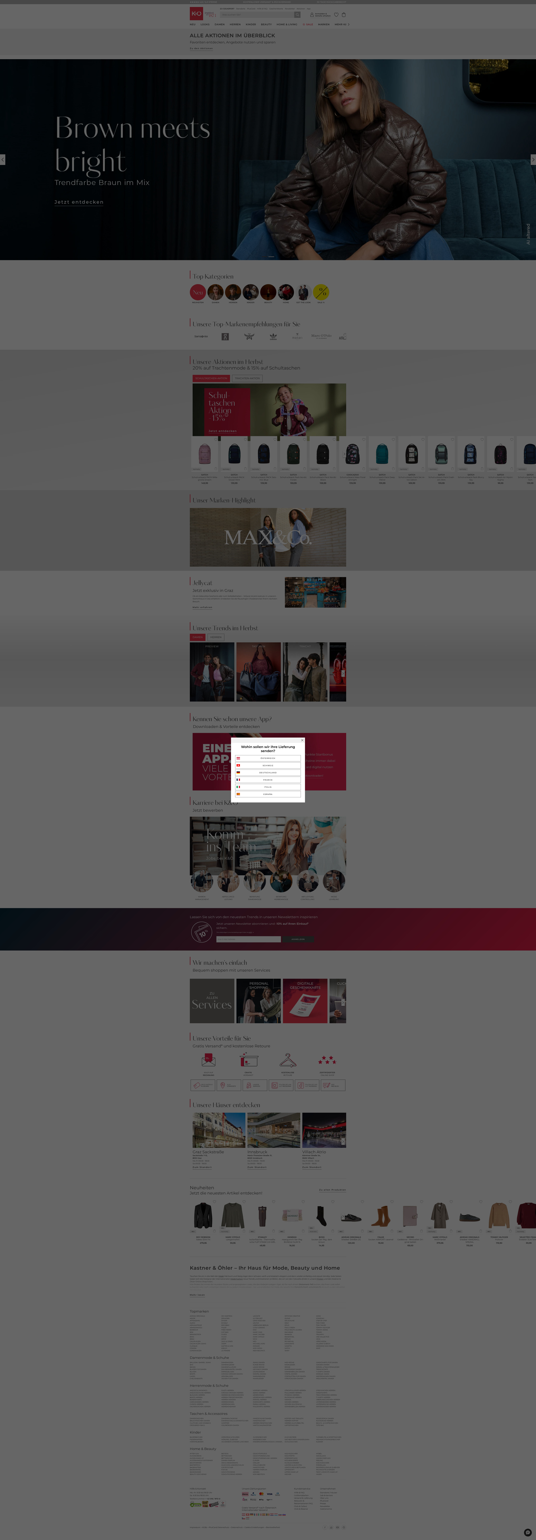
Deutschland (268, 772)
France (268, 780)
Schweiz (268, 765)
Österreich (268, 758)
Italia (268, 787)
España (268, 794)
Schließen (302, 740)
